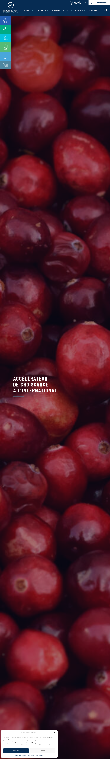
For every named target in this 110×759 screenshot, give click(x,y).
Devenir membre (101, 3)
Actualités (79, 11)
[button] (54, 733)
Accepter (16, 751)
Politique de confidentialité (35, 755)
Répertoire (56, 11)
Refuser (42, 751)
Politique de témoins (21, 755)
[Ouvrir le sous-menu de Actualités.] (84, 10)
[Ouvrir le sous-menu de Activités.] (71, 10)
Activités (66, 11)
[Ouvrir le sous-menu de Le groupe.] (32, 10)
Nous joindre (94, 11)
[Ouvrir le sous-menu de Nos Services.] (47, 10)
